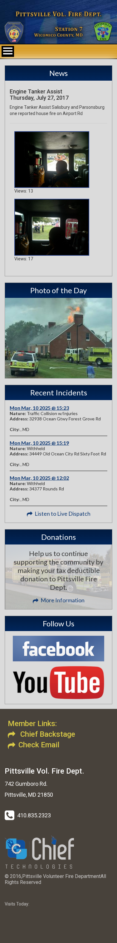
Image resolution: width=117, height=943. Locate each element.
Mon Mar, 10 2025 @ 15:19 (39, 443)
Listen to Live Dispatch (62, 513)
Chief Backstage (46, 734)
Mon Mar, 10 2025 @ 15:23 (39, 408)
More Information (63, 600)
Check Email (38, 744)
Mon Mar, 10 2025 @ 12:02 (39, 478)
